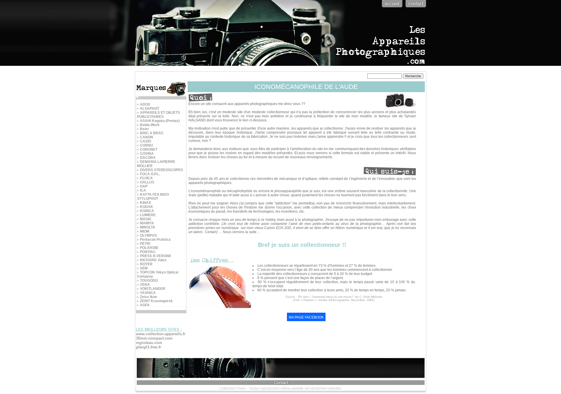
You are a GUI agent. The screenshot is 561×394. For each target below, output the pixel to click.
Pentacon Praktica (155, 240)
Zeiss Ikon (148, 297)
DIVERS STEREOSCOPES (161, 170)
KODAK (146, 207)
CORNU (146, 145)
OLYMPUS (148, 235)
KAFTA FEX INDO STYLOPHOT (153, 196)
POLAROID (149, 248)
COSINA (147, 154)
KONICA (147, 211)
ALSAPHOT (149, 108)
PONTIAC (148, 252)
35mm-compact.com (154, 338)
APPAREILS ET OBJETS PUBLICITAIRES (158, 115)
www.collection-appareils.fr (160, 334)
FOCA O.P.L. (150, 174)
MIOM (144, 231)
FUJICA (146, 178)
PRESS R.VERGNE (155, 256)
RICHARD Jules (153, 260)
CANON (146, 137)
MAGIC (146, 219)
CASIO (145, 141)
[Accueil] (391, 7)
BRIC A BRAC (152, 133)
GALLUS (147, 182)
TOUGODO (149, 280)
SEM (144, 268)
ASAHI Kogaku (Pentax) (160, 121)
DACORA (148, 158)
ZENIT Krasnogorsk (156, 301)
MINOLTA (147, 227)
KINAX (145, 203)
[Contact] (415, 7)
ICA (143, 190)
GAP (144, 186)
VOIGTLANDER (152, 289)
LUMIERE (148, 215)
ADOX (145, 104)
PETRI (145, 244)
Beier (144, 129)
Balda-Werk (150, 125)
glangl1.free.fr (148, 347)
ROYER (146, 264)
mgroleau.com (149, 342)
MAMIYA (147, 223)
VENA (145, 285)
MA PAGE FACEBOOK (306, 317)
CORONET (148, 149)
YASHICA (148, 293)
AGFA (145, 305)
